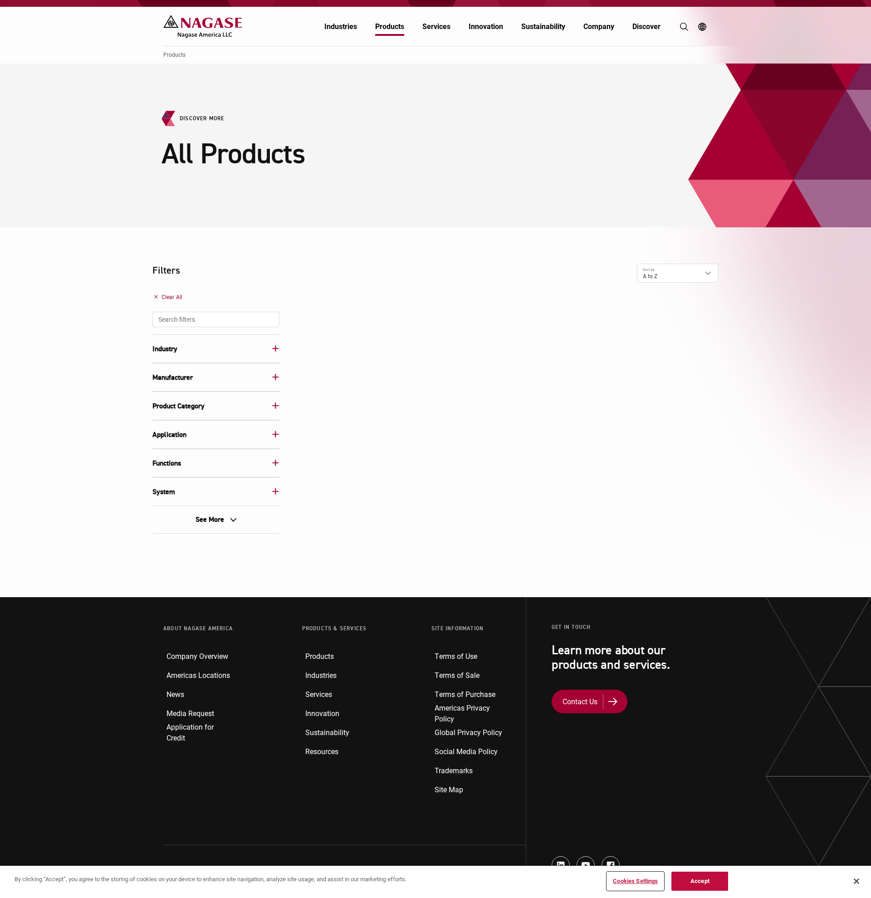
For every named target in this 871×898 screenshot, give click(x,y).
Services (436, 26)
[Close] (856, 881)
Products (389, 26)
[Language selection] (702, 26)
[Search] (684, 26)
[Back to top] (862, 848)
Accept (700, 881)
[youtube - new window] (586, 865)
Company (598, 26)
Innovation (486, 26)
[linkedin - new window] (561, 865)
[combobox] (215, 319)
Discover (646, 26)
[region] (435, 882)
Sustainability (543, 26)
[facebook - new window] (611, 865)
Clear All (171, 296)
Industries (340, 26)
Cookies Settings (635, 881)
